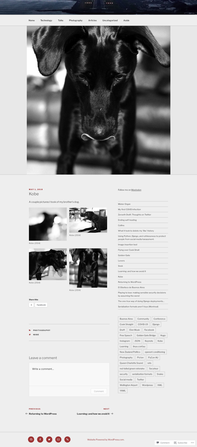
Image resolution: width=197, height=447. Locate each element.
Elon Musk (134, 329)
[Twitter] (49, 439)
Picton (140, 357)
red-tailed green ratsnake (132, 368)
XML (159, 385)
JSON (137, 341)
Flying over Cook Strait (128, 250)
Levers (121, 260)
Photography (75, 20)
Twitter (140, 379)
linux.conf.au (139, 346)
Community (143, 318)
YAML (123, 390)
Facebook (149, 329)
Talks (60, 20)
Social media (126, 379)
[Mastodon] (67, 439)
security (124, 374)
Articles (92, 20)
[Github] (31, 439)
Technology (46, 20)
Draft (122, 329)
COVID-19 (143, 324)
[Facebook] (40, 439)
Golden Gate (124, 255)
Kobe (36, 335)
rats (149, 363)
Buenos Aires (126, 318)
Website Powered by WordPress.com (105, 439)
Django (156, 324)
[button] (49, 226)
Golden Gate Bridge (146, 335)
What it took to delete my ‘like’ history (136, 230)
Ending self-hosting (127, 220)
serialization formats (142, 374)
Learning (124, 346)
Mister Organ (124, 204)
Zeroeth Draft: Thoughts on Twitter (134, 214)
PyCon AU (153, 357)
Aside (126, 20)
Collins (121, 225)
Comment (99, 391)
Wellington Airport (128, 385)
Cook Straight (126, 324)
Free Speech (126, 335)
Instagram (125, 341)
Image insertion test (127, 244)
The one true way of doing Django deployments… (141, 301)
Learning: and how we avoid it (132, 271)
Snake (160, 374)
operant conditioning (155, 352)
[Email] (58, 439)
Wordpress (147, 385)
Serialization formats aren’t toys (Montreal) (138, 306)
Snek (120, 266)
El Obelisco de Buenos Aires (131, 287)
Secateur (153, 368)
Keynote (149, 341)
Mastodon (136, 190)
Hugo (163, 335)
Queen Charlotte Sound (131, 363)
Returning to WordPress (129, 282)
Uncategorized (110, 20)
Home (32, 20)
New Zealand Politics (130, 352)
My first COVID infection (129, 209)
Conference (159, 318)
